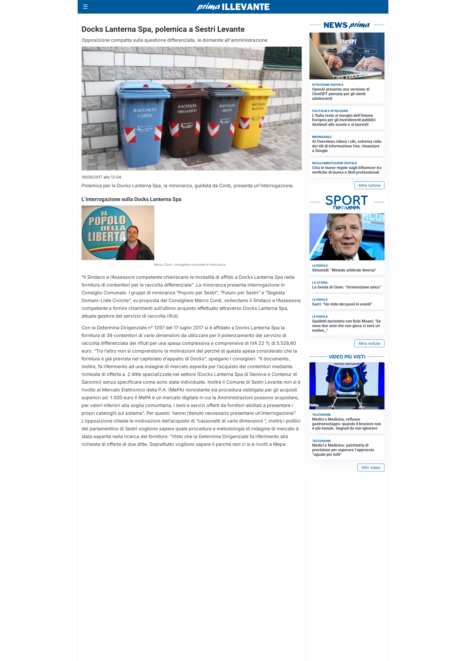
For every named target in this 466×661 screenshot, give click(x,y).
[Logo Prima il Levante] (233, 7)
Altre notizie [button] (369, 185)
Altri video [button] (371, 467)
